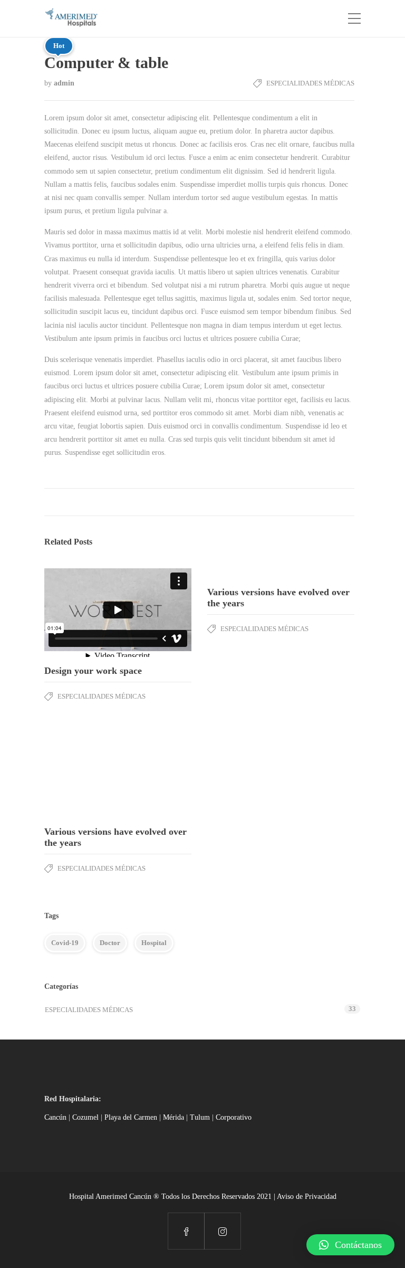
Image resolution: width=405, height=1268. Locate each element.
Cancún (55, 1117)
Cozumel (85, 1117)
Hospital (154, 943)
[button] (350, 1244)
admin (64, 83)
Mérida (173, 1117)
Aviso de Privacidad (306, 1196)
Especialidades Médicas (310, 83)
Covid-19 (65, 943)
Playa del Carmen (130, 1117)
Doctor (110, 943)
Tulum (200, 1117)
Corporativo (234, 1117)
